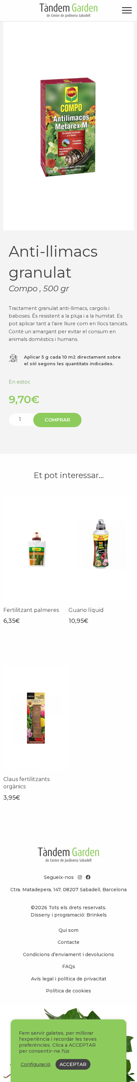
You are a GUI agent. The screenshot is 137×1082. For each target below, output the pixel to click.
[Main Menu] (127, 11)
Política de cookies (68, 991)
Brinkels (96, 915)
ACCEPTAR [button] (73, 1064)
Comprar (57, 420)
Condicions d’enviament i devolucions (68, 954)
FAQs (68, 966)
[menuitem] (68, 930)
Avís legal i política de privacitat (68, 979)
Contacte (68, 942)
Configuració (36, 1064)
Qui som (68, 930)
